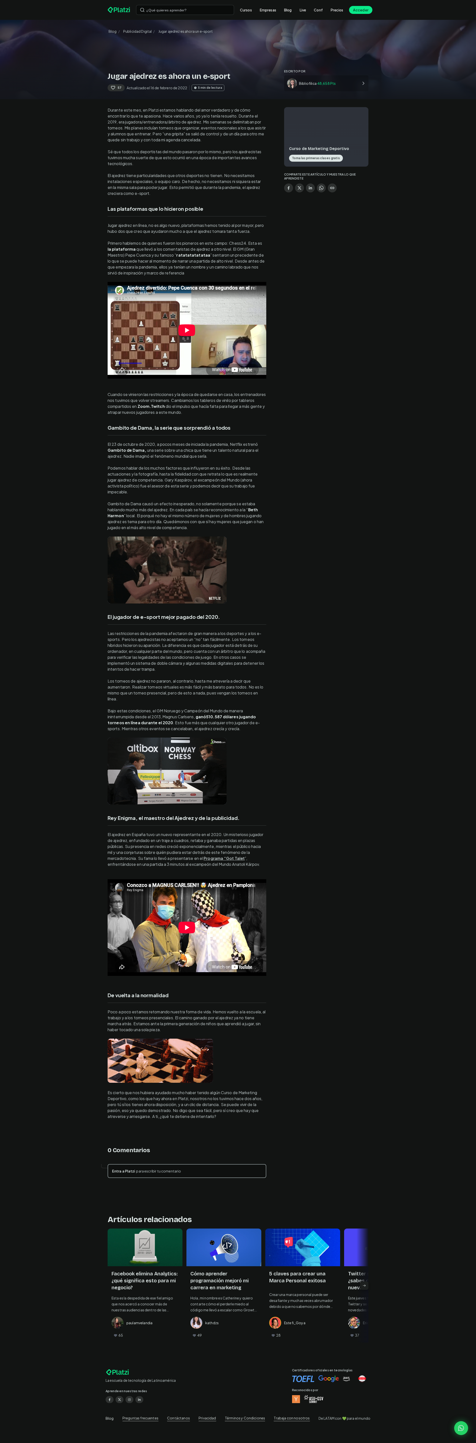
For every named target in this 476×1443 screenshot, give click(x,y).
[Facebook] (110, 1399)
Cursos (246, 10)
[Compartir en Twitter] (299, 187)
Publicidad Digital (137, 31)
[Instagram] (129, 1399)
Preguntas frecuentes (140, 1418)
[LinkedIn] (139, 1399)
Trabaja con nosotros (292, 1418)
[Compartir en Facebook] (288, 187)
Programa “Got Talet (224, 858)
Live (303, 10)
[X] (119, 1399)
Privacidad (207, 1418)
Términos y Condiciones (245, 1418)
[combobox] (185, 10)
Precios (337, 10)
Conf (318, 10)
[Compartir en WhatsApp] (321, 187)
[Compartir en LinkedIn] (310, 187)
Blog (288, 10)
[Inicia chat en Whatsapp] (461, 1428)
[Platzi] (119, 10)
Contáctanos (178, 1418)
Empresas (268, 10)
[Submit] (142, 9)
